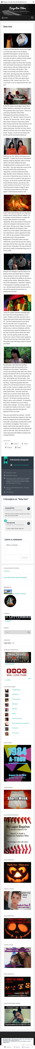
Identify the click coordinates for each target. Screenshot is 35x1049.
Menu (6, 18)
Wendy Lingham (24, 481)
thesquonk (10, 523)
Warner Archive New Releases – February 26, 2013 (17, 488)
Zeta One (7, 26)
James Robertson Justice (13, 480)
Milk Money (15, 704)
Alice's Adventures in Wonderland (20, 723)
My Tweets (6, 571)
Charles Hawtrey (17, 478)
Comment (24, 557)
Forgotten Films (17, 8)
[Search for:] (17, 632)
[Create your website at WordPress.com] (17, 2)
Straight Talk (15, 694)
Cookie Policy (6, 1042)
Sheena (14, 713)
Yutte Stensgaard (11, 483)
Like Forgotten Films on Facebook (15, 577)
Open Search (31, 17)
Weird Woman (10, 492)
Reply (28, 508)
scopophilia (9, 508)
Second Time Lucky (17, 718)
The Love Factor (15, 481)
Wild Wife (14, 708)
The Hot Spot (15, 732)
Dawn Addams (26, 478)
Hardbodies (15, 728)
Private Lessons (16, 699)
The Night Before (16, 689)
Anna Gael (9, 478)
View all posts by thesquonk (20, 465)
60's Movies (9, 475)
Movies (15, 475)
